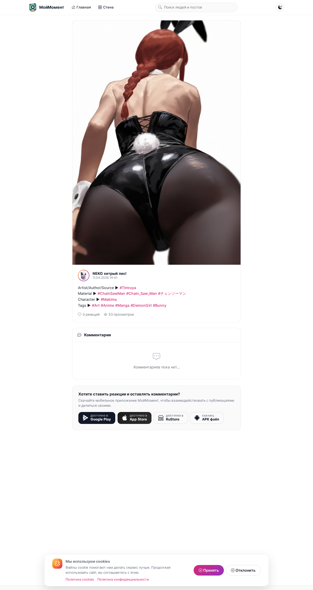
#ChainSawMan (111, 293)
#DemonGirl (141, 305)
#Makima (109, 299)
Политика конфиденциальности (123, 579)
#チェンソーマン (172, 293)
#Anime (107, 305)
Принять (210, 570)
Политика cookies (80, 579)
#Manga (122, 305)
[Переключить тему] (280, 7)
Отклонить (245, 570)
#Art (96, 305)
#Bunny (159, 305)
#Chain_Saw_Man (141, 293)
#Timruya (128, 287)
